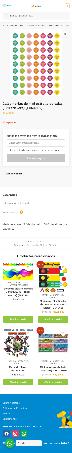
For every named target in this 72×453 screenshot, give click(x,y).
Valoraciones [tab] (12, 212)
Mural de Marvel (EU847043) (18, 369)
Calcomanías (53, 25)
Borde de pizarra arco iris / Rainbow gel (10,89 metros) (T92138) (18, 292)
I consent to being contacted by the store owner (34, 150)
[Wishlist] (28, 267)
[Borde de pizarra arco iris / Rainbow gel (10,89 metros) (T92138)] (18, 271)
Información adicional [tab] (16, 203)
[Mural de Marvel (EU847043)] (18, 343)
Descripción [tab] (10, 194)
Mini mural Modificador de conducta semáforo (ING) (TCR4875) (53, 304)
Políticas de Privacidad (15, 408)
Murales (53, 297)
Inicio (5, 25)
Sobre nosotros (11, 402)
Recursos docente (37, 25)
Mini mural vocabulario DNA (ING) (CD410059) (53, 369)
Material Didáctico (18, 25)
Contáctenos (10, 418)
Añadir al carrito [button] (18, 319)
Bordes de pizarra (18, 282)
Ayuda (6, 413)
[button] (64, 34)
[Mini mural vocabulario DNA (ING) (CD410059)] (53, 343)
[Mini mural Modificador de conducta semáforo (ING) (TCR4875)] (53, 277)
